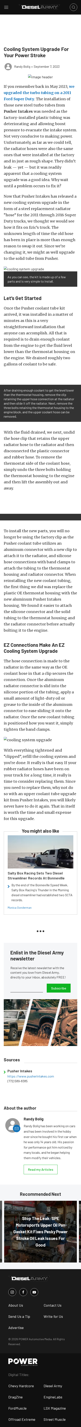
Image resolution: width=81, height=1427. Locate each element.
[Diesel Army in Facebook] (23, 1292)
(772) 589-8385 (17, 1081)
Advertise (16, 1327)
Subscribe (58, 988)
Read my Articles (40, 1169)
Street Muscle (55, 1419)
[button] (40, 76)
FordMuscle (17, 1408)
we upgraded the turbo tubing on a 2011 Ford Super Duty (39, 92)
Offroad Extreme (21, 1419)
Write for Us (53, 1316)
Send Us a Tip (19, 1316)
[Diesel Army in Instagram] (12, 1292)
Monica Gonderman (20, 907)
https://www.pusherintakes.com (30, 1076)
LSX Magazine (55, 1408)
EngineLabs (53, 1397)
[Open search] (73, 7)
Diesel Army (53, 1385)
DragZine (15, 1397)
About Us (15, 1305)
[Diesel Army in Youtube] (34, 1292)
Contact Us (52, 1305)
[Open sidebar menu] (6, 7)
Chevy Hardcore (21, 1385)
